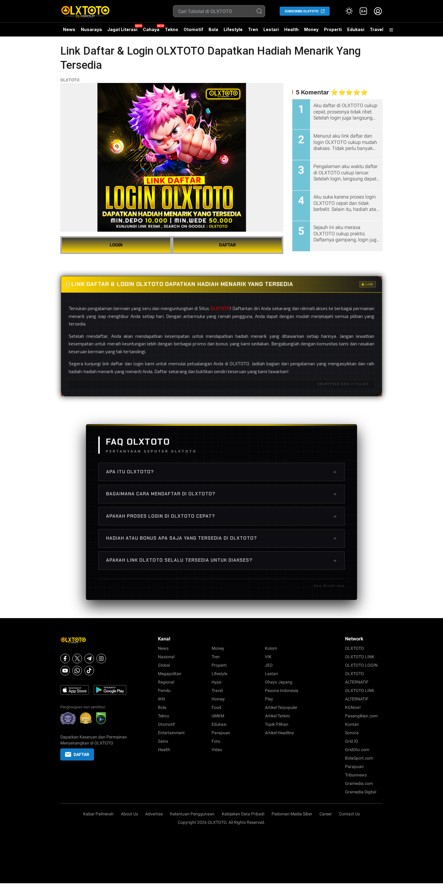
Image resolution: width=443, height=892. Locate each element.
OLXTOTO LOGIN (361, 665)
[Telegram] (89, 658)
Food (216, 707)
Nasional (166, 656)
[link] (363, 11)
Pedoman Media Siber (292, 813)
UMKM (218, 715)
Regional (166, 682)
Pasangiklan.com (361, 715)
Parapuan (221, 732)
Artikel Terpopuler (281, 707)
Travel (376, 29)
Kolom (271, 648)
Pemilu (164, 690)
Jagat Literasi (122, 29)
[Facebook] (65, 658)
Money (311, 29)
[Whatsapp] (77, 670)
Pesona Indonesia (281, 690)
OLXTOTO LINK (359, 656)
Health (291, 29)
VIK (268, 656)
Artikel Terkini (277, 715)
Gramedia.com (359, 783)
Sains (163, 741)
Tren (253, 29)
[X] (77, 658)
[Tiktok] (89, 670)
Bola (213, 29)
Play (269, 699)
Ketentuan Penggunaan (192, 813)
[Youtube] (65, 670)
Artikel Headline (279, 732)
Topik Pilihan (276, 724)
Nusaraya (91, 29)
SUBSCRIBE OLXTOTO (302, 11)
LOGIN (116, 245)
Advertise (154, 813)
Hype (216, 682)
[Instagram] (101, 658)
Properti (333, 29)
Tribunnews (356, 775)
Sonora (352, 732)
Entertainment (171, 732)
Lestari (271, 32)
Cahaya (151, 29)
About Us (129, 813)
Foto (216, 741)
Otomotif (193, 29)
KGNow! (353, 707)
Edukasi (355, 29)
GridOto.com (357, 749)
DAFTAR (227, 245)
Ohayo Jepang (278, 682)
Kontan (352, 724)
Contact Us (349, 813)
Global (164, 665)
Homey (218, 699)
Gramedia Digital (360, 791)
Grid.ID (351, 741)
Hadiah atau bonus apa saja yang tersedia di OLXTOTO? (221, 538)
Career (325, 813)
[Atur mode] (349, 11)
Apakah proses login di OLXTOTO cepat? (221, 516)
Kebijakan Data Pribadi (243, 813)
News (69, 29)
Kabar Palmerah (98, 813)
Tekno (171, 29)
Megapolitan (169, 673)
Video (217, 749)
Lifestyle (233, 29)
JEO (269, 665)
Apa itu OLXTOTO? (221, 471)
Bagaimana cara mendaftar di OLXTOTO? (221, 493)
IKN (161, 699)
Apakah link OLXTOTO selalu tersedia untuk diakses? (221, 560)
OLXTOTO (70, 80)
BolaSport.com (359, 758)
